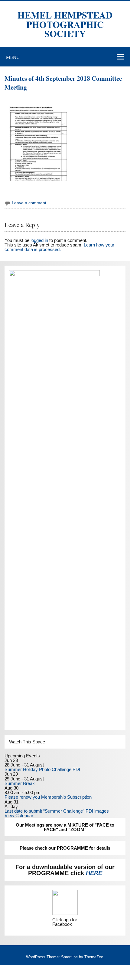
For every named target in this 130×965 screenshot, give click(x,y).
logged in (39, 240)
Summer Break (20, 783)
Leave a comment (29, 203)
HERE (94, 873)
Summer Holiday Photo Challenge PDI (42, 769)
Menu (13, 57)
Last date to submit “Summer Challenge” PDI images (57, 811)
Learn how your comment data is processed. (59, 247)
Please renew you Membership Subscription (48, 797)
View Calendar (19, 815)
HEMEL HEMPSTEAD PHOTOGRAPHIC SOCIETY (65, 24)
